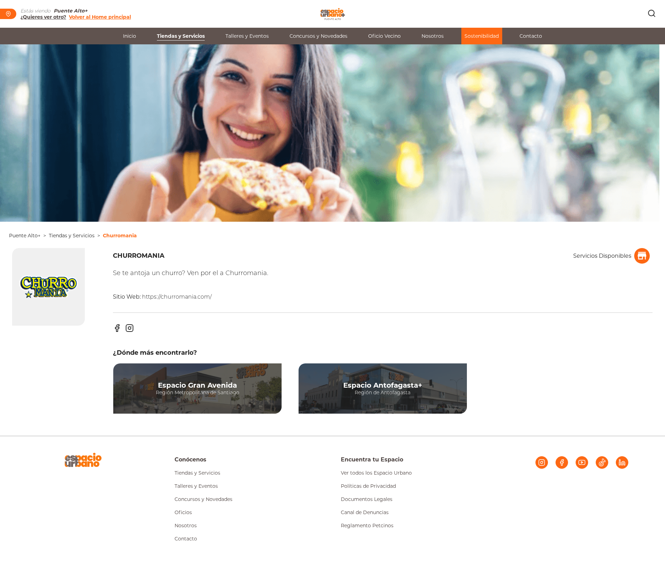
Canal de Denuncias (365, 512)
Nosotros (433, 36)
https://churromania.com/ (177, 296)
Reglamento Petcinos (367, 525)
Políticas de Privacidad (368, 486)
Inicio (129, 36)
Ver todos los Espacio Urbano (376, 473)
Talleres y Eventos (247, 36)
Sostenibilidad (481, 36)
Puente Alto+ (25, 235)
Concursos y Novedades (318, 36)
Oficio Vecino (384, 36)
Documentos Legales (366, 499)
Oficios (183, 512)
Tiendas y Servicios (181, 36)
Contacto (531, 36)
